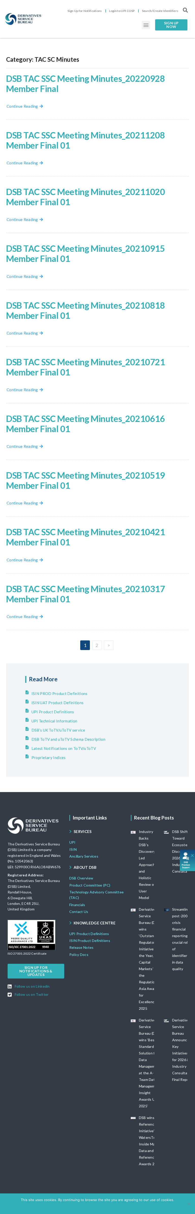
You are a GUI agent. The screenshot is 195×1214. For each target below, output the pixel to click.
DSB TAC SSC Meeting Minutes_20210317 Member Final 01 (85, 594)
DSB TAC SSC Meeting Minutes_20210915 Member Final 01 (85, 253)
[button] (146, 25)
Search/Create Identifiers (160, 11)
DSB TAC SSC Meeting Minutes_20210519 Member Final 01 (85, 480)
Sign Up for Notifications (85, 11)
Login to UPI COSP (122, 11)
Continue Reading (23, 106)
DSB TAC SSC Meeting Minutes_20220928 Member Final (85, 83)
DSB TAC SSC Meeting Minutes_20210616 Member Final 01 (85, 423)
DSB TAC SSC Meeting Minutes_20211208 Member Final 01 (85, 140)
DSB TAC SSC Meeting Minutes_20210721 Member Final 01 (85, 367)
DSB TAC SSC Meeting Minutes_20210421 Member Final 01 (85, 537)
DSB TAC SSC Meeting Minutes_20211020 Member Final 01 (85, 196)
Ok (77, 1206)
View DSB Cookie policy (101, 1206)
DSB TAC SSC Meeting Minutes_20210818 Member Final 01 (85, 310)
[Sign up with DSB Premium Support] (187, 860)
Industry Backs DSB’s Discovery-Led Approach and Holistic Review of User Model (148, 864)
